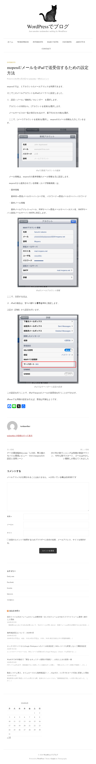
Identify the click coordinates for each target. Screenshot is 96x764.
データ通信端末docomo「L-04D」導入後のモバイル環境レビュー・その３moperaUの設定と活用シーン (26, 456)
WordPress (40, 758)
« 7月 (9, 737)
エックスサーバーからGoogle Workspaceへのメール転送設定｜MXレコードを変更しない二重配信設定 (46, 646)
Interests (38, 42)
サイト (9, 533)
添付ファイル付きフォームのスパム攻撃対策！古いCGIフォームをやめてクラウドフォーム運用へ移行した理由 (47, 618)
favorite (67, 42)
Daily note (52, 42)
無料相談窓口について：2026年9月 (20, 633)
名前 (9, 516)
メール (10, 524)
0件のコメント (43, 78)
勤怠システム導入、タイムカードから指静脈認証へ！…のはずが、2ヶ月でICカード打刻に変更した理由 (48, 673)
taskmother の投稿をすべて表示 (19, 435)
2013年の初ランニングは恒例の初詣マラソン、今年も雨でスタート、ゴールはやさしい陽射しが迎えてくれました (70, 456)
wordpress (23, 42)
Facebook (10, 582)
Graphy (53, 758)
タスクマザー (14, 610)
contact (46, 48)
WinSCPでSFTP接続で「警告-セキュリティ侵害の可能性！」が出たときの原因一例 (39, 659)
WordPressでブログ (48, 26)
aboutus (80, 42)
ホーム (10, 42)
